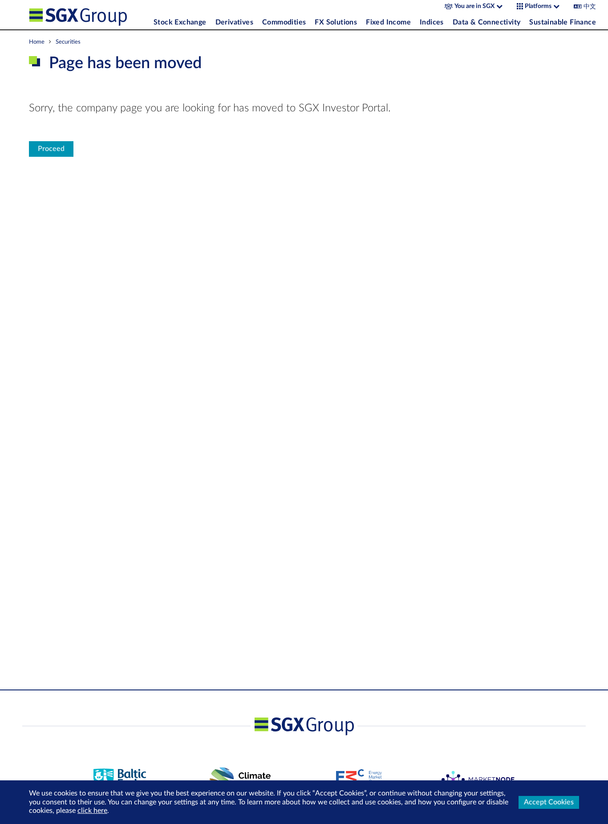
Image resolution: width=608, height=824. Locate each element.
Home (37, 42)
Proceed (51, 148)
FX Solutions (336, 22)
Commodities (284, 22)
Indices (432, 22)
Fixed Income (388, 22)
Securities (68, 42)
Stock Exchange (180, 22)
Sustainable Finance (562, 22)
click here (92, 810)
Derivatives (234, 22)
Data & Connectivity (487, 22)
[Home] (89, 15)
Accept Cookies (549, 802)
